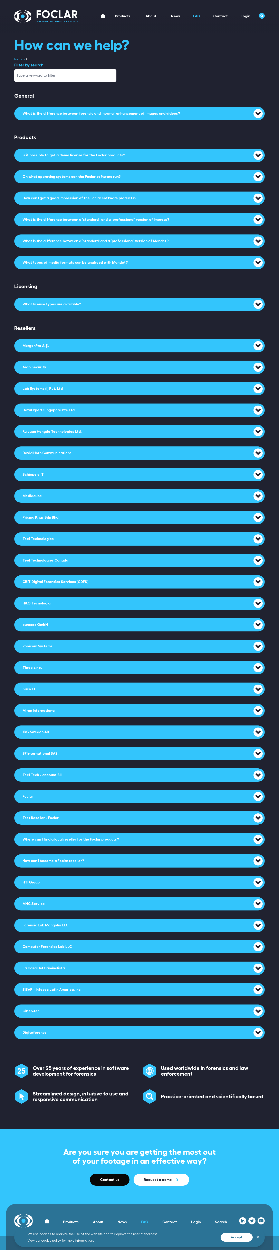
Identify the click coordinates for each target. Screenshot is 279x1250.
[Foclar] (46, 16)
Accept (236, 1237)
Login (196, 1222)
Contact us (109, 1180)
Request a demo (158, 1180)
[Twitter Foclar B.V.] (252, 1220)
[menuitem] (18, 59)
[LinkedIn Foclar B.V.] (242, 1220)
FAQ (144, 1222)
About (98, 1222)
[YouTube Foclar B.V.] (261, 1220)
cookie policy (51, 1240)
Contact (169, 1222)
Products (71, 1222)
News (122, 1222)
